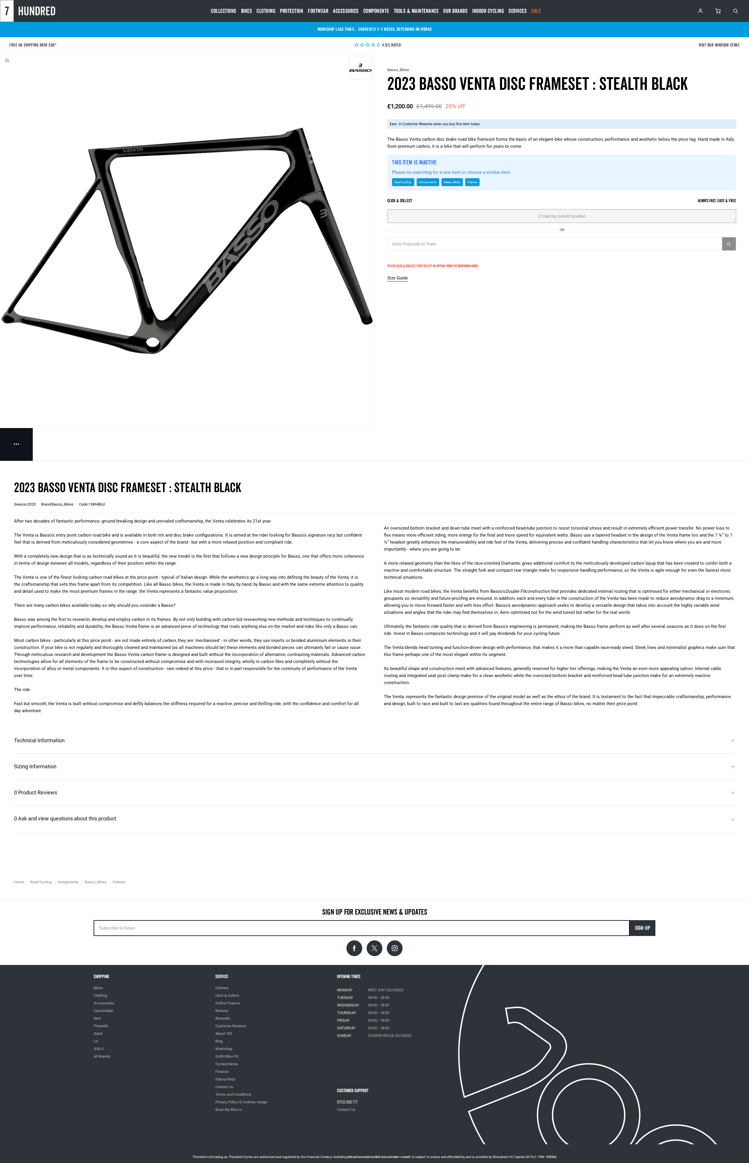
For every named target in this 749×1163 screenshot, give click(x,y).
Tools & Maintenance (416, 11)
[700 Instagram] (395, 948)
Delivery (222, 988)
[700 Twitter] (374, 948)
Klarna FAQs (225, 1079)
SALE (536, 11)
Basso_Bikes (398, 70)
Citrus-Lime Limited (393, 1157)
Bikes (246, 11)
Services (518, 11)
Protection (291, 11)
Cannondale (103, 1011)
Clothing (266, 11)
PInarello (101, 1026)
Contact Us (346, 1109)
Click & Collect (227, 995)
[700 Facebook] (354, 948)
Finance (222, 1071)
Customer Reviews (230, 1026)
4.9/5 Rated (391, 45)
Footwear (318, 11)
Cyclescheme (226, 1064)
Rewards (222, 1018)
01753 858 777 (347, 1102)
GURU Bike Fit (226, 1056)
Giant (98, 1033)
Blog (219, 1041)
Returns (221, 1011)
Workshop (223, 1049)
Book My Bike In (228, 1109)
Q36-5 (99, 1049)
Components (376, 11)
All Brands (102, 1056)
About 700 (223, 1033)
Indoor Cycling (488, 11)
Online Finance (227, 1003)
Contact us (224, 1087)
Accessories (346, 11)
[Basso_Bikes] (360, 68)
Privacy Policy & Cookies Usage (241, 1102)
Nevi (97, 1018)
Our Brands (455, 11)
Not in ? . (413, 257)
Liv (96, 1041)
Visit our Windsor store (719, 45)
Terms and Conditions (233, 1094)
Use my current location (564, 216)
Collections (223, 11)
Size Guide (397, 278)
